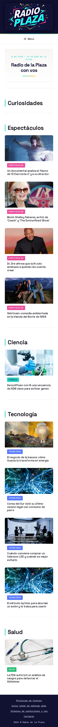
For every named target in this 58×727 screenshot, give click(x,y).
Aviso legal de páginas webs (29, 705)
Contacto (29, 716)
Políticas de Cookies (29, 700)
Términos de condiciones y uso (29, 711)
